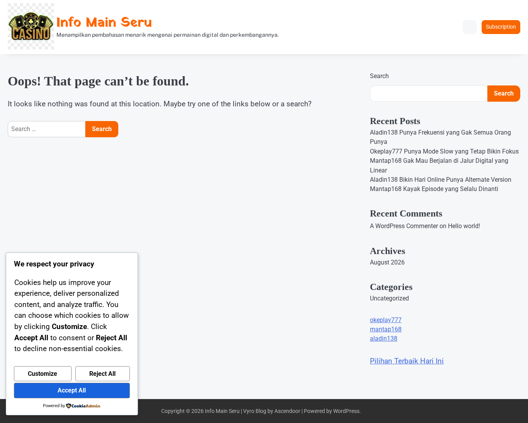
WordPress (346, 411)
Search (379, 76)
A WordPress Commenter (404, 226)
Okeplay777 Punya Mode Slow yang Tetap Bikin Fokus (444, 151)
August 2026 (387, 262)
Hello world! (464, 226)
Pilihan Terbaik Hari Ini (407, 360)
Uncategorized (389, 298)
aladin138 (383, 338)
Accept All (72, 390)
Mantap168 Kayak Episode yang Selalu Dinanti (434, 189)
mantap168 (386, 329)
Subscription (501, 27)
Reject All (102, 373)
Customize (42, 373)
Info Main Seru (104, 23)
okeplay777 (386, 320)
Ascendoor (287, 411)
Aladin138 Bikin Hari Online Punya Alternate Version (440, 179)
